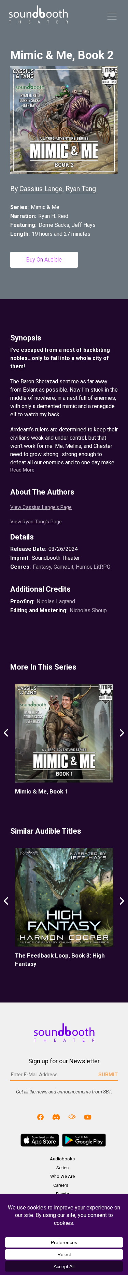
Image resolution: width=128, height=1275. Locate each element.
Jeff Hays (84, 225)
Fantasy (42, 567)
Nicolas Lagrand (56, 601)
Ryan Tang (81, 189)
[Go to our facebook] (41, 1117)
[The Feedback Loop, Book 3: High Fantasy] (64, 897)
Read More (22, 470)
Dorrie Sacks (54, 225)
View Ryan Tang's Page (36, 522)
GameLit (63, 567)
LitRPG (102, 567)
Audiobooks (62, 1158)
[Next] (121, 740)
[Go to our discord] (56, 1117)
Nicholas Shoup (88, 610)
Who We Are (62, 1176)
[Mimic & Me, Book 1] (64, 733)
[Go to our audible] (72, 1117)
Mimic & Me (45, 207)
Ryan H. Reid (53, 216)
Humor (83, 567)
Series (62, 1167)
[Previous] (6, 740)
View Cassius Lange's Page (41, 507)
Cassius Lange (40, 189)
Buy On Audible (44, 259)
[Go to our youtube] (87, 1117)
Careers (60, 1185)
